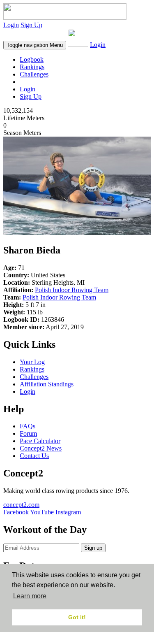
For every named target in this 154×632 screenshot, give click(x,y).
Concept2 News (41, 448)
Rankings (32, 66)
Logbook (32, 59)
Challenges (34, 74)
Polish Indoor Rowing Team (71, 289)
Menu (35, 45)
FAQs (27, 426)
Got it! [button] (77, 617)
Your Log (32, 361)
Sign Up (31, 24)
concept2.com (21, 504)
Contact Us (34, 455)
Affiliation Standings (47, 384)
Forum (28, 433)
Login (11, 24)
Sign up (93, 548)
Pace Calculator (40, 440)
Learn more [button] (29, 595)
